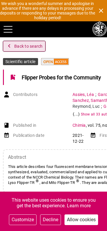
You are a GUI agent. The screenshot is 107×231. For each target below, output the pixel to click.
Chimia (79, 125)
